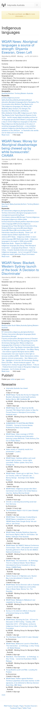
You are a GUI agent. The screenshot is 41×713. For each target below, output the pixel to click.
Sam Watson (20, 343)
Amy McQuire (16, 104)
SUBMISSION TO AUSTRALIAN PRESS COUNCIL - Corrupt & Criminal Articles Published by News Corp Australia (19, 425)
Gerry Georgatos (30, 102)
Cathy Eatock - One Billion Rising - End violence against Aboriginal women (20, 350)
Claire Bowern (21, 119)
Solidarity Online (11, 113)
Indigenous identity (11, 124)
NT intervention (7, 210)
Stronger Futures (25, 217)
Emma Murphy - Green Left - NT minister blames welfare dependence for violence (19, 234)
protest (4, 98)
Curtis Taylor (14, 115)
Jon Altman (24, 106)
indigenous (10, 98)
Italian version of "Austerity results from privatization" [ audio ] (19, 450)
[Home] (3, 5)
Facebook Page (15, 708)
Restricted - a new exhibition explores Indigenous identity (19, 127)
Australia (5, 93)
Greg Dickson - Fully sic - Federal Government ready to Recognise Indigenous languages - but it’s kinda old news (20, 367)
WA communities (20, 230)
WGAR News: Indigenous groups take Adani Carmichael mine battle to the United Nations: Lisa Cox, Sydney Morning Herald (21, 490)
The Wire (12, 111)
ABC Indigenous (23, 113)
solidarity (15, 100)
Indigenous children (16, 219)
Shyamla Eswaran (25, 115)
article (13, 379)
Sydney (29, 325)
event (22, 379)
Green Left (19, 111)
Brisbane (5, 325)
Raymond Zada (26, 128)
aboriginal (22, 100)
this (27, 14)
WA (18, 217)
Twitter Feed (26, 708)
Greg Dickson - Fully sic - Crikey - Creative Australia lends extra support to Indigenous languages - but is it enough (19, 250)
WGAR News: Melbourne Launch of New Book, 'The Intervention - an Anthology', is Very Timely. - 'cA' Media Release (22, 645)
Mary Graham (13, 108)
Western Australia (27, 93)
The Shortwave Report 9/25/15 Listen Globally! (22, 637)
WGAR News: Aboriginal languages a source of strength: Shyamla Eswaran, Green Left (20, 47)
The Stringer (23, 108)
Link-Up (32, 341)
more (3, 695)
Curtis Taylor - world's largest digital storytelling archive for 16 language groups (19, 117)
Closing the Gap (18, 341)
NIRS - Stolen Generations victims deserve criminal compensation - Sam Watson (20, 357)
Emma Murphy (15, 221)
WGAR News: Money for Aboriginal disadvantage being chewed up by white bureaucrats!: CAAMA (19, 148)
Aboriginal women (24, 338)
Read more (5, 135)
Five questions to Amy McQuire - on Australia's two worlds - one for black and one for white (20, 130)
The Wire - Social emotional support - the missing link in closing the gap (18, 363)
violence (13, 217)
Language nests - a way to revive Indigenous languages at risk (20, 120)
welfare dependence (28, 221)
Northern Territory (14, 93)
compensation (12, 338)
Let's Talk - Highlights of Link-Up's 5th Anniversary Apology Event (20, 360)
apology (26, 341)
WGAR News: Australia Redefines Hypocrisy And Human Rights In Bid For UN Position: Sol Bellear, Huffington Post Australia (22, 534)
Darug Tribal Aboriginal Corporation (21, 226)
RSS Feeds (8, 706)
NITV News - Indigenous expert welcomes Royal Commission (20, 253)
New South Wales (8, 204)
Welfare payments (14, 228)
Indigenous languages (12, 106)
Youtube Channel (30, 706)
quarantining (15, 215)
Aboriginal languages (16, 102)
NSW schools (17, 224)
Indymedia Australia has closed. (17, 388)
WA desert (24, 228)
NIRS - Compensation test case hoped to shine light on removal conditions (18, 353)
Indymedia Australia (15, 5)
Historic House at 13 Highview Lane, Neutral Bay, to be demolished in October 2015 (21, 577)
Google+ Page (18, 706)
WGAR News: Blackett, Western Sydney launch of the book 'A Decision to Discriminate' (20, 268)
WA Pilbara (10, 230)
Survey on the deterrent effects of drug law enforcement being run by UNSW (20, 612)
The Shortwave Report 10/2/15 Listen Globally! (22, 510)
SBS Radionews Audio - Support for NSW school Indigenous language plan (17, 243)
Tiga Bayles (25, 104)
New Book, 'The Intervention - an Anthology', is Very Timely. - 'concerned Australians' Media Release (22, 659)
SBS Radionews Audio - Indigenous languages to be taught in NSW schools (20, 240)
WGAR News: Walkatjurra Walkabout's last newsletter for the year (20, 601)
